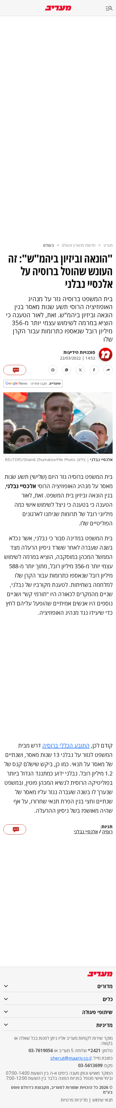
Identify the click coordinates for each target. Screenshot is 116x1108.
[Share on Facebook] (94, 370)
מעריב (108, 245)
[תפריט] (111, 8)
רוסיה (107, 831)
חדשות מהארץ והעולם (78, 245)
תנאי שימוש (102, 1100)
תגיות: (107, 826)
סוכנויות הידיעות (79, 352)
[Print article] (52, 370)
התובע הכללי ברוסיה (66, 745)
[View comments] (14, 370)
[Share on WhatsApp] (66, 370)
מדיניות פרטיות (74, 1100)
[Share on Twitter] (80, 370)
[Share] (108, 370)
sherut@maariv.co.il (71, 1058)
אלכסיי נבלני (86, 831)
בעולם (48, 245)
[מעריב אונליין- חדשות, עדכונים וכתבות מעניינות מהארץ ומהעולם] (58, 8)
